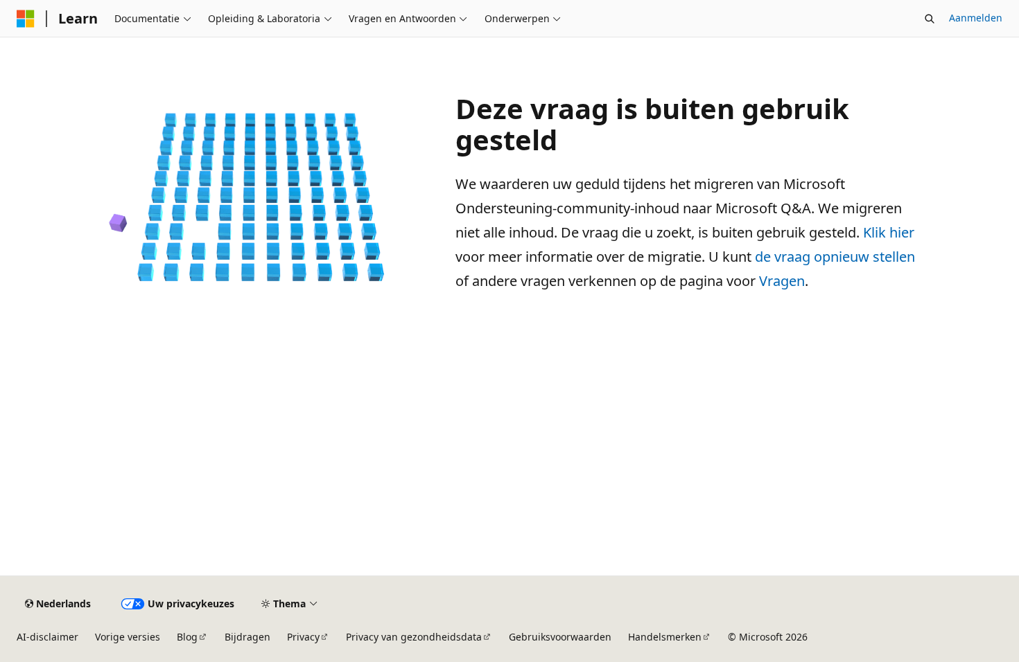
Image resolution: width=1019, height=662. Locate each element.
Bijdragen (247, 636)
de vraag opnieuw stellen (835, 256)
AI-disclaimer (47, 636)
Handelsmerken (665, 636)
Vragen (782, 280)
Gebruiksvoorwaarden (560, 636)
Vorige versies (127, 636)
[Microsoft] (26, 19)
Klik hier (888, 232)
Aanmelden (975, 17)
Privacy (303, 636)
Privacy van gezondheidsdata (414, 636)
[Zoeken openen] (929, 18)
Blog (187, 636)
